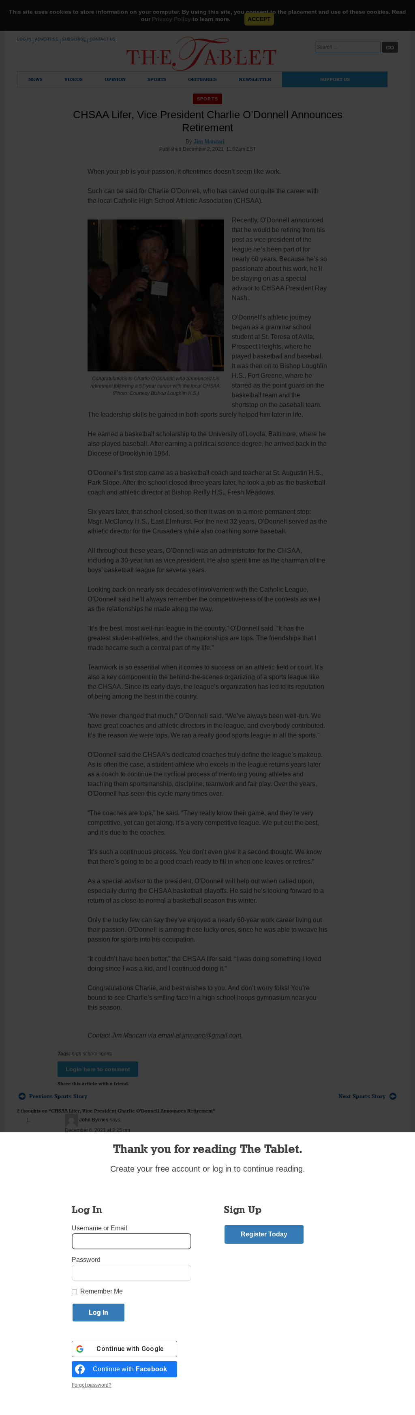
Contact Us (103, 39)
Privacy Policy (171, 19)
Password (86, 1259)
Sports (157, 79)
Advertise (46, 39)
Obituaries (202, 79)
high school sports (92, 1054)
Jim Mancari (209, 142)
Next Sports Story (362, 1096)
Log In (24, 39)
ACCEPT (259, 19)
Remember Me (101, 1291)
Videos (73, 79)
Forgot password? (91, 1385)
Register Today (264, 1234)
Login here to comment (98, 1069)
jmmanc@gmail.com (211, 1035)
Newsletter (255, 79)
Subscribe (74, 39)
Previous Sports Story (58, 1096)
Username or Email (99, 1228)
